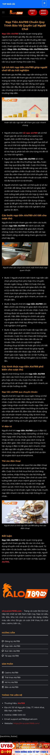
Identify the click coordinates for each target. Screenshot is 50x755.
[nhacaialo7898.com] (16, 12)
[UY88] (25, 746)
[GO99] (25, 752)
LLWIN (42, 742)
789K (28, 742)
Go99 (2, 742)
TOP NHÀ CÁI (8, 4)
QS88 (35, 742)
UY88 (9, 742)
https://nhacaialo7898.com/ (26, 723)
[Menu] (3, 12)
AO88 (22, 742)
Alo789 (5, 562)
